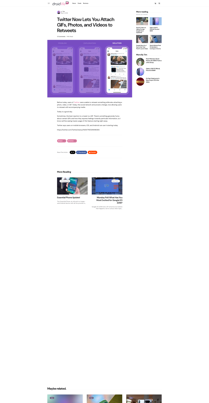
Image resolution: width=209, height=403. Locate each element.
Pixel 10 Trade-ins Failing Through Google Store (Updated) (141, 30)
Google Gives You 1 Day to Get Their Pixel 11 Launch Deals (142, 47)
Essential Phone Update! (68, 197)
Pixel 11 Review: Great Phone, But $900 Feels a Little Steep (154, 60)
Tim (64, 11)
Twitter (72, 141)
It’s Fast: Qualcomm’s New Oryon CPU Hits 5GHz (152, 80)
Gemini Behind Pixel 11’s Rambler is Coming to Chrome (155, 47)
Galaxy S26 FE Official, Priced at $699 (154, 29)
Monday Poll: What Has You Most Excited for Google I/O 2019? (109, 200)
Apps (62, 141)
